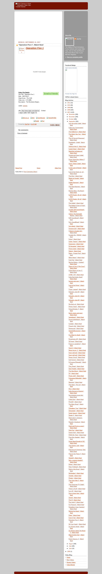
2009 (69, 107)
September (72, 121)
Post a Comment (22, 133)
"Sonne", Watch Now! (74, 497)
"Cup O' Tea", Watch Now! (76, 518)
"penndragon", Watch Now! (76, 317)
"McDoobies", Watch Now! (76, 473)
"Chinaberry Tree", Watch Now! (77, 408)
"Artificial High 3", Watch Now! (77, 146)
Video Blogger (71, 565)
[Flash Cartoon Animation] (71, 92)
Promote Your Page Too (71, 93)
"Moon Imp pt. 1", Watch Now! (77, 350)
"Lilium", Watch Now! (74, 239)
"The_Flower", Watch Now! (76, 366)
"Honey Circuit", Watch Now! (76, 357)
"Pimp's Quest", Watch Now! (76, 306)
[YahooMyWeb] (51, 118)
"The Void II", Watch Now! (75, 502)
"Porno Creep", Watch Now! (76, 248)
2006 (69, 551)
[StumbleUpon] (40, 118)
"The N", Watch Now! (74, 500)
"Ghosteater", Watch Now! (76, 410)
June (70, 548)
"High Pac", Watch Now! (75, 430)
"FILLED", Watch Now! (75, 402)
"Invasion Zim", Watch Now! (76, 228)
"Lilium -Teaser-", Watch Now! (77, 241)
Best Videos (70, 560)
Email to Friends (51, 93)
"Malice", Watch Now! (74, 251)
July (70, 546)
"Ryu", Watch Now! (73, 389)
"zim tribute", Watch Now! (75, 226)
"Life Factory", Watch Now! (76, 360)
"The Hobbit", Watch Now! (75, 203)
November (72, 116)
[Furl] (42, 121)
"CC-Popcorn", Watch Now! (76, 504)
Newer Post (18, 168)
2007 (69, 112)
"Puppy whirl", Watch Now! (76, 376)
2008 (69, 110)
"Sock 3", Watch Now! (74, 348)
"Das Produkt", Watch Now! (76, 368)
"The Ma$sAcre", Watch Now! (77, 132)
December (72, 114)
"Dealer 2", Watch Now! (75, 415)
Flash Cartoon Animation (71, 67)
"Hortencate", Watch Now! (75, 328)
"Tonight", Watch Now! (74, 475)
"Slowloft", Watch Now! (75, 458)
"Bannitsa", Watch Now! (75, 382)
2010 (69, 105)
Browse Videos (71, 562)
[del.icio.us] (25, 118)
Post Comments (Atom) (30, 171)
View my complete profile (74, 57)
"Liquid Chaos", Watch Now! (76, 149)
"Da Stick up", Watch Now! (76, 304)
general (25, 106)
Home (38, 168)
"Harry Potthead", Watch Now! (77, 467)
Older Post (58, 168)
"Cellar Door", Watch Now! (76, 399)
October (71, 119)
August (71, 544)
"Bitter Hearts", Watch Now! (76, 257)
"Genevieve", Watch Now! (75, 244)
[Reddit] (36, 121)
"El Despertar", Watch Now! (76, 246)
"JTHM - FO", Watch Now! (76, 274)
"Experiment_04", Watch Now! (77, 339)
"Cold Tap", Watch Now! (75, 260)
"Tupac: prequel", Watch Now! (77, 289)
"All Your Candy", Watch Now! (77, 524)
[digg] (32, 118)
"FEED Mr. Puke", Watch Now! (77, 435)
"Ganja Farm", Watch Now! (76, 432)
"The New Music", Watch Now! (77, 371)
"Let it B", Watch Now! (74, 491)
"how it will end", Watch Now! (76, 353)
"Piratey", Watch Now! (74, 478)
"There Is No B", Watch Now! (76, 489)
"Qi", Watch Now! (73, 373)
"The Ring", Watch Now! (75, 176)
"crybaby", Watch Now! (75, 324)
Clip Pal (78, 39)
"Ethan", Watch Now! (74, 464)
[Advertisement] (32, 27)
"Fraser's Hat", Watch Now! (76, 326)
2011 (69, 103)
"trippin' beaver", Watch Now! (76, 413)
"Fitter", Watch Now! (74, 515)
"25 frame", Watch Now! (75, 341)
